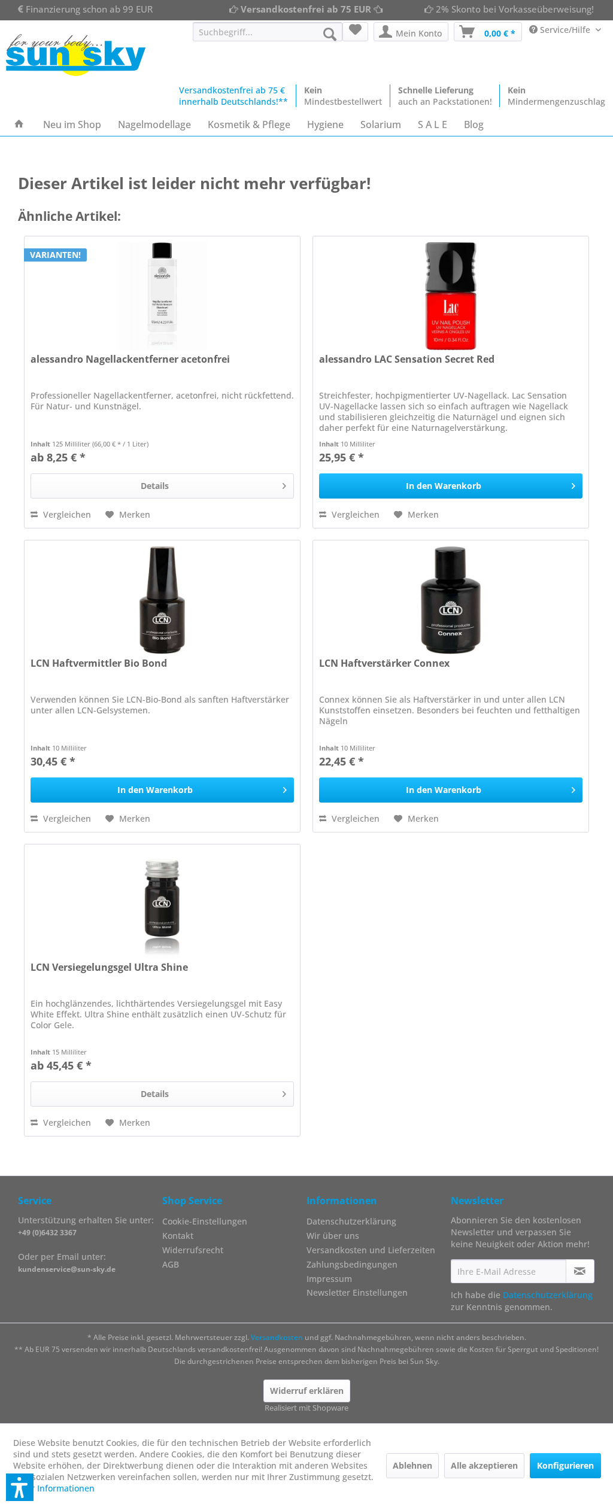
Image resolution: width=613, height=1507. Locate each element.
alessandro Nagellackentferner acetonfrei (130, 359)
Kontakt (177, 1235)
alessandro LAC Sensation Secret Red (406, 359)
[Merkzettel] (355, 31)
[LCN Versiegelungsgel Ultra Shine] (163, 904)
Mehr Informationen (54, 1488)
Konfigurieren (565, 1465)
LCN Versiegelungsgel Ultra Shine (109, 967)
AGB (170, 1264)
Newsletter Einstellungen (357, 1292)
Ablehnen (412, 1465)
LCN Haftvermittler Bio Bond (99, 663)
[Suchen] (329, 34)
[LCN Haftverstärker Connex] (451, 600)
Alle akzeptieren (484, 1465)
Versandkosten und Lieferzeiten (370, 1250)
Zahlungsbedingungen (351, 1264)
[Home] (19, 124)
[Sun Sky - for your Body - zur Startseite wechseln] (75, 55)
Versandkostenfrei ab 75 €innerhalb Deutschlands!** (233, 95)
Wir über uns (332, 1235)
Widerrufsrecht (192, 1250)
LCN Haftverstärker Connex (384, 663)
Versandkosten (277, 1337)
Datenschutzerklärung (351, 1221)
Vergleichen (66, 514)
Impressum (329, 1278)
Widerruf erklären (307, 1390)
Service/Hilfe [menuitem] (565, 29)
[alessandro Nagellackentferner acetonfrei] (163, 296)
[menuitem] (268, 31)
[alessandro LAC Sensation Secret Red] (451, 296)
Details (155, 485)
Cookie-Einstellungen (204, 1221)
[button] (20, 1487)
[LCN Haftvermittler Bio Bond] (163, 600)
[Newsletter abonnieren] (580, 1271)
